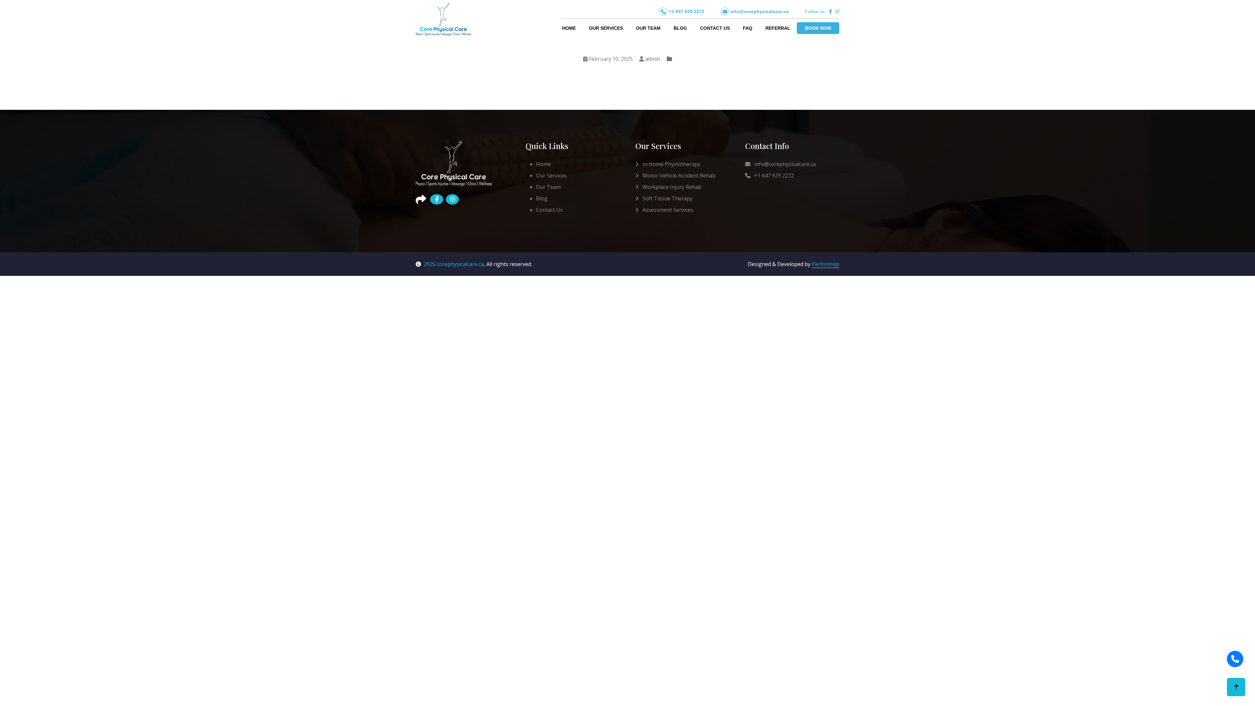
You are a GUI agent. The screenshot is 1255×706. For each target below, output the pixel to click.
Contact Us (715, 28)
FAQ (747, 28)
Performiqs (825, 264)
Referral (777, 28)
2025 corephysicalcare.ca (454, 264)
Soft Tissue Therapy (667, 198)
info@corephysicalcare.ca (759, 11)
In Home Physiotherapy (670, 164)
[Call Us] (1235, 659)
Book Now (818, 28)
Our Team (648, 28)
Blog (680, 28)
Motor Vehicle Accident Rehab (678, 175)
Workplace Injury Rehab (671, 187)
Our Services (606, 28)
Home (569, 28)
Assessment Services (667, 209)
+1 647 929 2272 (686, 11)
